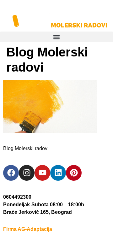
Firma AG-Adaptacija (27, 229)
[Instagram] (27, 173)
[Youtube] (42, 173)
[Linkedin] (58, 173)
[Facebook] (11, 173)
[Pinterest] (74, 173)
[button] (56, 37)
